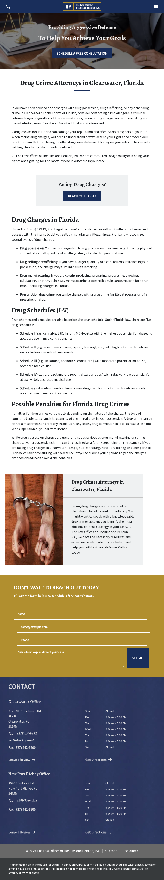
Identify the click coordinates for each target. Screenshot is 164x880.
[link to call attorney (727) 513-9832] (8, 6)
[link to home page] (82, 6)
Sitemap (111, 851)
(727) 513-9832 (26, 733)
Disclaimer (130, 851)
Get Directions (96, 759)
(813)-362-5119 (26, 800)
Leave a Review (19, 759)
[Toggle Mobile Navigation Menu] (156, 6)
